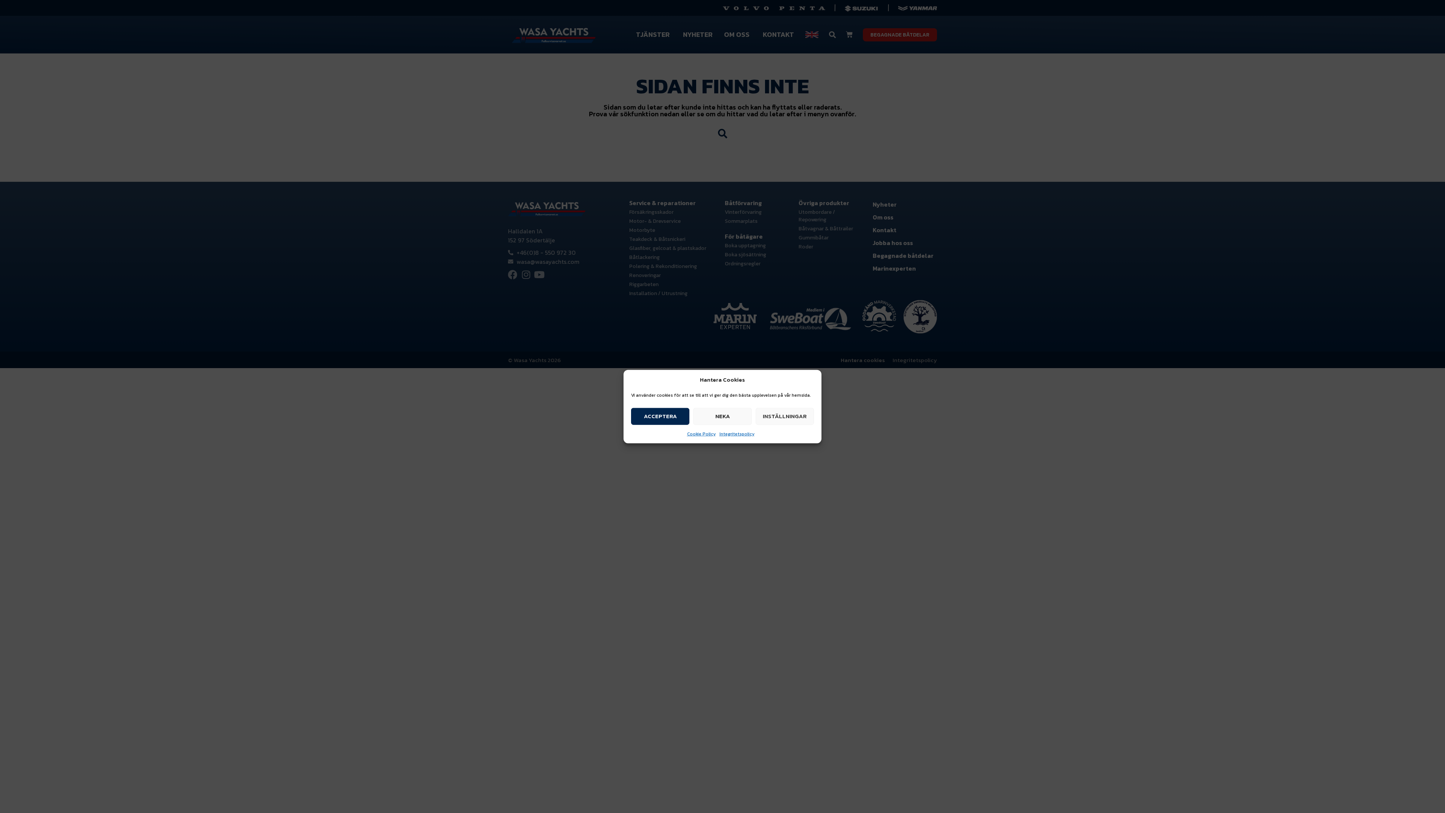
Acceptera (660, 416)
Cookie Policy (701, 433)
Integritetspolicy (736, 433)
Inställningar (785, 416)
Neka (722, 416)
